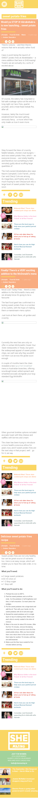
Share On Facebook (6, 41)
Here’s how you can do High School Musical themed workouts (24, 247)
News (24, 35)
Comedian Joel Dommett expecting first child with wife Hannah (25, 257)
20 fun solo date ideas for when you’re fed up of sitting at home (24, 236)
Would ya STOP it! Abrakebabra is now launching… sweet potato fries (18, 25)
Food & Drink (14, 35)
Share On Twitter (9, 41)
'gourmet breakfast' (23, 366)
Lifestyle (4, 35)
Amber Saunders (9, 37)
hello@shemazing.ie (19, 763)
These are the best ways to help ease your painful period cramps (25, 226)
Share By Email (13, 41)
